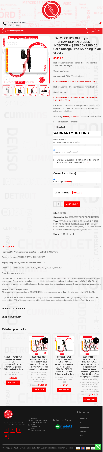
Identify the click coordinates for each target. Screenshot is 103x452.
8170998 (57, 224)
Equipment (84, 427)
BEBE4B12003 (86, 224)
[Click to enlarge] (6, 79)
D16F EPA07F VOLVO (38, 375)
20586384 (63, 221)
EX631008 (57, 230)
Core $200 (69, 217)
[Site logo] (51, 10)
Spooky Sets (39, 382)
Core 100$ (19, 375)
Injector (76, 230)
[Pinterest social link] (67, 234)
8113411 (95, 221)
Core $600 (41, 379)
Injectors (83, 230)
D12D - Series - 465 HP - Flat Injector (68, 227)
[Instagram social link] (18, 430)
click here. (68, 111)
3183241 (72, 221)
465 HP (88, 221)
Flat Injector (67, 230)
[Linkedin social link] (70, 234)
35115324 (80, 221)
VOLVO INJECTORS (92, 217)
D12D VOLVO (79, 217)
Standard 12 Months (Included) (65, 152)
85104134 (66, 224)
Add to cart (72, 204)
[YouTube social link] (6, 436)
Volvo (90, 230)
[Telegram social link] (73, 234)
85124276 (75, 224)
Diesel (86, 227)
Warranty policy (94, 117)
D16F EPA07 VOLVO (87, 382)
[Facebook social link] (60, 234)
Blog (81, 435)
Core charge (62, 182)
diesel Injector (95, 227)
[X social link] (64, 234)
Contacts (83, 423)
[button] (4, 60)
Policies (83, 431)
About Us (83, 418)
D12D (94, 224)
